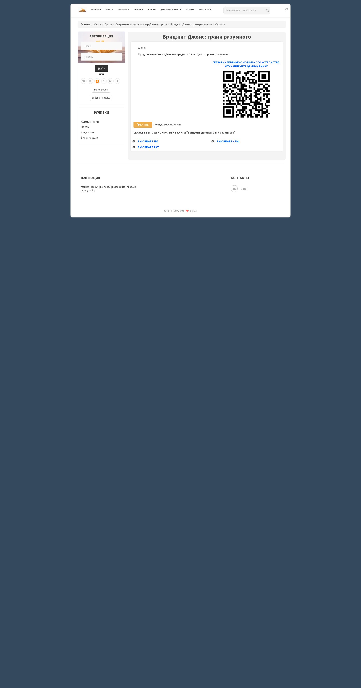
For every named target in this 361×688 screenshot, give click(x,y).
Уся (163, 616)
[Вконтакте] (83, 81)
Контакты (205, 9)
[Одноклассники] (97, 81)
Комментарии (90, 121)
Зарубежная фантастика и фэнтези (183, 339)
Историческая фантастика (178, 364)
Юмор (164, 229)
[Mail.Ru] (90, 81)
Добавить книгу (170, 9)
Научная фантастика (174, 465)
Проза (108, 24)
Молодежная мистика (175, 456)
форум (95, 186)
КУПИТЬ (144, 124)
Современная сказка (174, 566)
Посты (85, 127)
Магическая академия (175, 423)
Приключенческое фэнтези (178, 515)
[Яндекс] (104, 81)
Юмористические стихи (176, 280)
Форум (190, 9)
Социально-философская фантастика (185, 574)
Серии (152, 9)
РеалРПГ (166, 523)
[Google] (111, 81)
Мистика (166, 439)
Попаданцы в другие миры (178, 498)
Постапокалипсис (173, 507)
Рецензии (87, 132)
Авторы (139, 9)
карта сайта (118, 186)
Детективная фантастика (177, 305)
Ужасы (165, 608)
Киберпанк (167, 381)
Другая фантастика (173, 330)
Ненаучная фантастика (176, 473)
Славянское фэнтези (174, 549)
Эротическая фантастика (177, 658)
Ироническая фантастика (177, 347)
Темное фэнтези (171, 591)
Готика (165, 296)
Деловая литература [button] (131, 19)
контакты (105, 186)
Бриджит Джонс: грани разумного (191, 24)
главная (85, 186)
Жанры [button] (122, 9)
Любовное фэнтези (173, 414)
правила (131, 186)
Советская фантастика (176, 557)
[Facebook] (117, 81)
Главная (96, 9)
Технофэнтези (170, 599)
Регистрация (101, 89)
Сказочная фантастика (176, 540)
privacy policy (88, 190)
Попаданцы (168, 490)
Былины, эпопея (171, 221)
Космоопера (168, 397)
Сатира (165, 263)
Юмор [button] (122, 229)
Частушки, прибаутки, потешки (181, 288)
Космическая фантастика (177, 389)
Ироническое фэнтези (175, 355)
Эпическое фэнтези (173, 650)
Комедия (166, 255)
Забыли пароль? (101, 97)
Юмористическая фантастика (180, 675)
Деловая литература (174, 19)
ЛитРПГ (165, 406)
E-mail (244, 189)
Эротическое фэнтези (175, 666)
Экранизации (126, 221)
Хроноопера (168, 633)
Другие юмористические (177, 246)
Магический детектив (175, 431)
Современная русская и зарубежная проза (141, 24)
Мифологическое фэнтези (178, 448)
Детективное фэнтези (175, 313)
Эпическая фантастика (176, 641)
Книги (110, 9)
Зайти (101, 68)
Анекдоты (167, 238)
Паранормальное (171, 482)
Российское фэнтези (174, 532)
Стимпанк (167, 582)
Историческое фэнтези (176, 372)
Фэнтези (166, 624)
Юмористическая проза (176, 271)
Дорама (165, 322)
